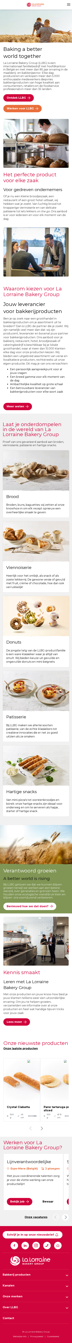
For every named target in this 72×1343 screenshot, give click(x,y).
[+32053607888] (47, 1245)
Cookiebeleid (53, 1336)
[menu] (68, 4)
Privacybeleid (36, 1336)
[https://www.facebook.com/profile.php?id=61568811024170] (14, 1245)
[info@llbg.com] (58, 1245)
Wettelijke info (19, 1336)
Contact (8, 1318)
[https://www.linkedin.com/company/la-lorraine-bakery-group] (25, 1245)
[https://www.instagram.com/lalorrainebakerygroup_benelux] (36, 1245)
